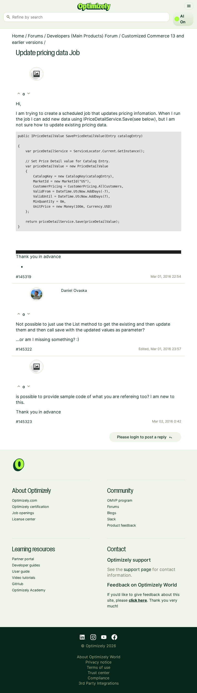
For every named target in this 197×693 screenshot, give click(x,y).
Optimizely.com (24, 500)
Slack (111, 519)
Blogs (111, 513)
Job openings (23, 513)
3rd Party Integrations (99, 683)
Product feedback (121, 525)
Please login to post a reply (144, 437)
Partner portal (23, 559)
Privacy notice (98, 662)
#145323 (24, 421)
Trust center (99, 672)
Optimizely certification (30, 507)
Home (18, 35)
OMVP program (119, 500)
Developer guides (26, 565)
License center (23, 519)
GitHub (17, 584)
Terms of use (98, 667)
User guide (21, 571)
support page (137, 569)
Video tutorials (23, 578)
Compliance (98, 677)
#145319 (23, 276)
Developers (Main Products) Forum (82, 35)
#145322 (24, 349)
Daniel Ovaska (74, 290)
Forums (35, 35)
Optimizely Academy (28, 590)
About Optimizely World (98, 656)
